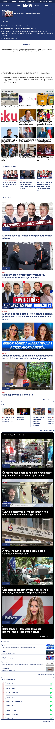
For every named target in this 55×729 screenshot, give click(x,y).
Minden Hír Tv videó (43, 637)
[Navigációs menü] (2, 5)
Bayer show (5, 662)
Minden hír (46, 400)
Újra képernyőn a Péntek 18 (17, 394)
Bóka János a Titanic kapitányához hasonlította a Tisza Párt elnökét (22, 630)
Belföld (8, 21)
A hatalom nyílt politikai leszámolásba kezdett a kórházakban (23, 552)
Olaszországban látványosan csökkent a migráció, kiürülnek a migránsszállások (25, 591)
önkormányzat (4, 25)
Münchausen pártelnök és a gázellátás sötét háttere (27, 13)
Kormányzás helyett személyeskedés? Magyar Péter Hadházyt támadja (27, 185)
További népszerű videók (46, 430)
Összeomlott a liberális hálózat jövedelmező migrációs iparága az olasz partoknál (27, 474)
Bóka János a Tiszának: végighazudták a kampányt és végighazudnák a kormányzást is (38, 421)
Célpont (4, 651)
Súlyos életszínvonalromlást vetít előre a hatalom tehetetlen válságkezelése (25, 513)
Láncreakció (5, 668)
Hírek (21, 180)
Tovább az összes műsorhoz (44, 674)
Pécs (11, 25)
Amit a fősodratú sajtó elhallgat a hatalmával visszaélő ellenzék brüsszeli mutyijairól (27, 357)
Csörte (4, 657)
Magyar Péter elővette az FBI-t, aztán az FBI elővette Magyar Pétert (8, 419)
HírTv (2, 21)
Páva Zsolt (26, 25)
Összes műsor (46, 721)
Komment (39, 180)
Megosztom (26, 44)
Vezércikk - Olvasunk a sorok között (10, 180)
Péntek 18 (4, 353)
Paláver (4, 626)
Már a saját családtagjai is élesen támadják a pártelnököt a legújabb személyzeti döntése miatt (44, 186)
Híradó (4, 645)
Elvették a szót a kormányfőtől (21, 418)
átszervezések (18, 25)
